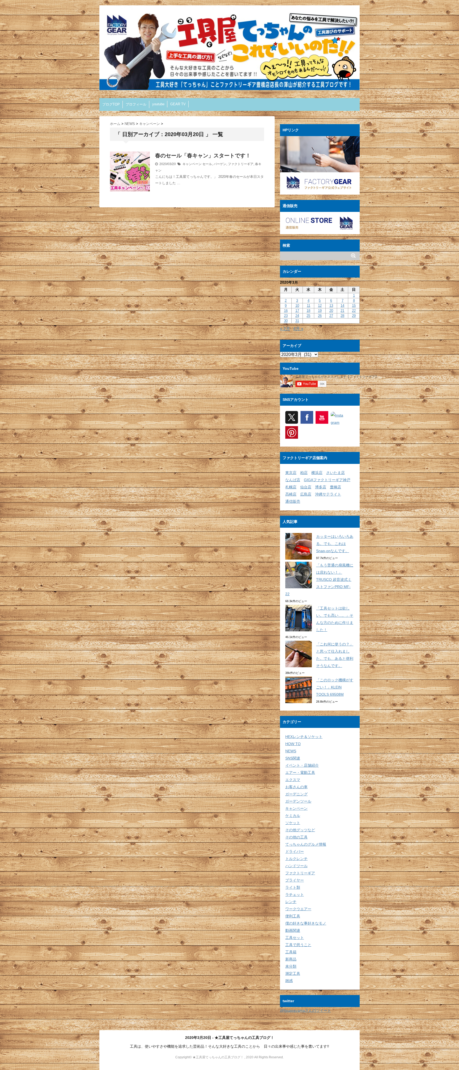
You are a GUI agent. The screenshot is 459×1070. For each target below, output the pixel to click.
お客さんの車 (296, 787)
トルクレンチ (296, 859)
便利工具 (292, 916)
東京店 (290, 473)
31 (297, 321)
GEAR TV (178, 104)
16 (286, 311)
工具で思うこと (298, 945)
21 (342, 311)
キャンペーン (192, 164)
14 (342, 306)
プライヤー (294, 880)
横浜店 (316, 473)
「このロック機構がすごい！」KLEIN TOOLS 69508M (334, 687)
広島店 (305, 494)
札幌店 (290, 487)
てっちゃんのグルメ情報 (305, 844)
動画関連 (292, 930)
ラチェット (294, 894)
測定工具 (292, 973)
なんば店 (292, 480)
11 (308, 306)
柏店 (304, 473)
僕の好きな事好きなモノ (305, 923)
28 (342, 316)
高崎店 (290, 494)
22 (354, 311)
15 (354, 306)
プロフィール (136, 104)
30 (286, 321)
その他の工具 (296, 837)
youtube (158, 104)
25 (308, 316)
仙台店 (305, 487)
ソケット (292, 823)
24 (297, 316)
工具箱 (290, 952)
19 (320, 311)
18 (308, 311)
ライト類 (292, 887)
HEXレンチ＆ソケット (303, 737)
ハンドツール (296, 866)
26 (320, 316)
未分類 (290, 966)
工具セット (294, 937)
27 (331, 316)
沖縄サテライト (328, 494)
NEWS (290, 751)
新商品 (290, 959)
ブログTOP (111, 104)
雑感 (289, 981)
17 (297, 311)
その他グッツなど (300, 830)
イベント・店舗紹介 (302, 765)
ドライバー (294, 851)
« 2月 (285, 328)
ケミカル (292, 815)
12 (320, 306)
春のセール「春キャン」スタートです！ (203, 155)
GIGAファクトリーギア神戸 (327, 480)
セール (207, 164)
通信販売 (292, 501)
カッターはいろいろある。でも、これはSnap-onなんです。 (334, 543)
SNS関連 (292, 758)
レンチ (290, 902)
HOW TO (293, 744)
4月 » (298, 328)
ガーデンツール (298, 801)
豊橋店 (335, 487)
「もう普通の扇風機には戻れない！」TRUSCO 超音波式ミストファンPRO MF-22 (319, 579)
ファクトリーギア (240, 164)
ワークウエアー (298, 909)
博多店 (320, 487)
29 (354, 316)
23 (286, 316)
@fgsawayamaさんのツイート (305, 1010)
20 (331, 311)
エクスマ (292, 780)
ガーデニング (296, 794)
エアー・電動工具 (300, 772)
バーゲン (220, 164)
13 (331, 306)
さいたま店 (335, 473)
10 (297, 306)
